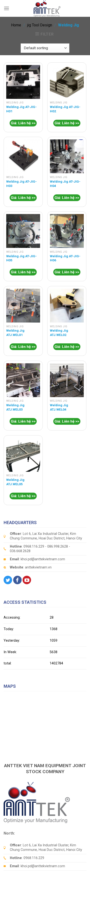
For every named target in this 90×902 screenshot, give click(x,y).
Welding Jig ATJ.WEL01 (15, 333)
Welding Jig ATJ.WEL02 (59, 333)
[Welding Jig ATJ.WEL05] (23, 455)
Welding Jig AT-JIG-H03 (21, 183)
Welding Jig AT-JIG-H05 (21, 258)
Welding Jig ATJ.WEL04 (59, 407)
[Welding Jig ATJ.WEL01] (23, 306)
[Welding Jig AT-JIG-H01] (23, 82)
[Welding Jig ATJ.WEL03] (23, 380)
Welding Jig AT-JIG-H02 (65, 109)
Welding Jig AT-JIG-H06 (65, 258)
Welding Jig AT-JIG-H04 (65, 183)
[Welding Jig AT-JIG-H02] (67, 82)
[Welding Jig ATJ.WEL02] (67, 306)
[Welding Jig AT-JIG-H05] (23, 231)
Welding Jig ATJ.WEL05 (15, 482)
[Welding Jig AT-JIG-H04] (67, 156)
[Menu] (6, 8)
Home (16, 25)
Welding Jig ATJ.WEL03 (15, 407)
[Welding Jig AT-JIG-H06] (67, 231)
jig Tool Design (39, 25)
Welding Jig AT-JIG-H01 (21, 109)
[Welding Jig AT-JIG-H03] (23, 156)
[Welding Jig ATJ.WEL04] (67, 380)
